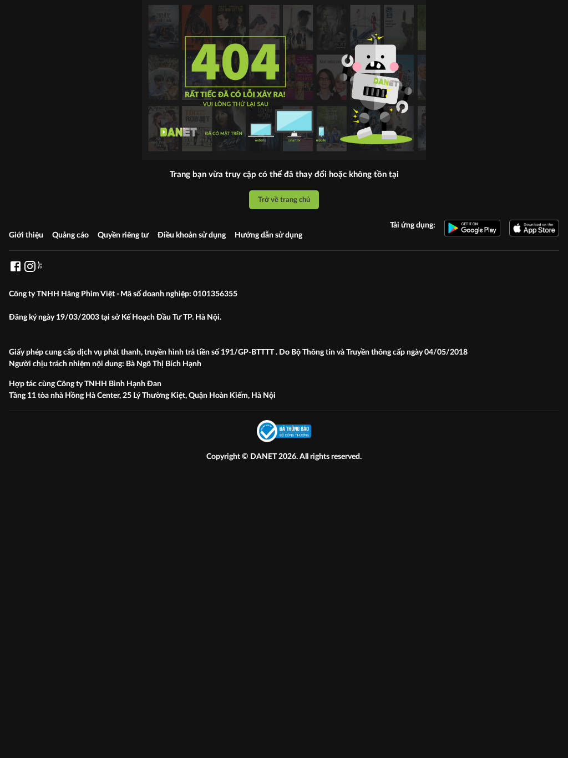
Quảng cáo (70, 235)
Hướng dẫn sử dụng (268, 235)
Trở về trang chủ (284, 200)
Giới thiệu (26, 235)
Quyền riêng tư (123, 235)
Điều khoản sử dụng (192, 235)
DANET (264, 457)
